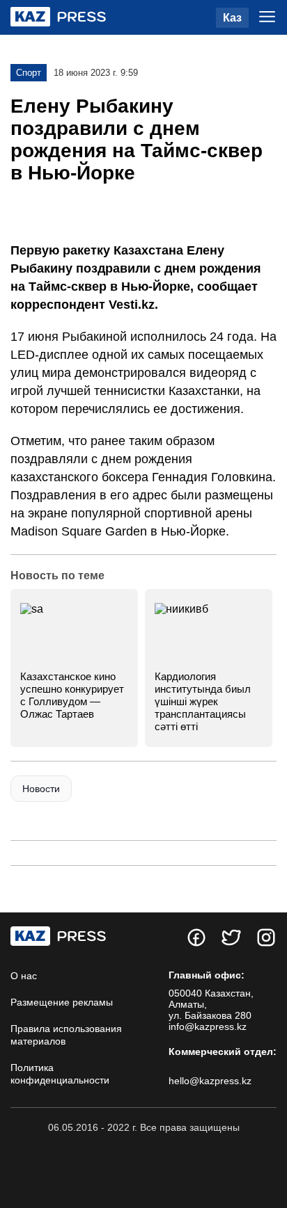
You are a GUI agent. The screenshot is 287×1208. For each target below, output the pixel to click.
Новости (41, 788)
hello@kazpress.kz (210, 1080)
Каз (232, 18)
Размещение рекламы (61, 1002)
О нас (23, 975)
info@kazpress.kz (208, 1026)
